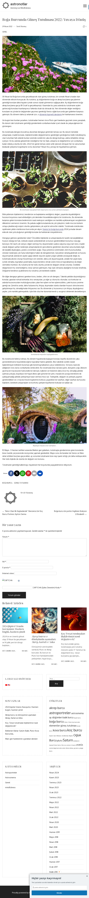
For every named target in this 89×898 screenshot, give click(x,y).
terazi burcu (57, 745)
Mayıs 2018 (53, 837)
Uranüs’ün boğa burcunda (53, 229)
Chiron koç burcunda (74, 722)
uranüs (79, 744)
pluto (59, 740)
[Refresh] (19, 580)
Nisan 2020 (54, 822)
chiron (66, 722)
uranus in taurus (71, 745)
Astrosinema (10, 777)
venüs (63, 748)
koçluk (51, 736)
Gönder (59, 893)
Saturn (68, 740)
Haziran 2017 (54, 862)
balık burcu (68, 717)
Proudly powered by (25, 892)
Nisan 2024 (54, 772)
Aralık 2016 (53, 872)
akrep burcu (57, 708)
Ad (4, 561)
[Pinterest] (28, 473)
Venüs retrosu (69, 748)
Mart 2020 (53, 827)
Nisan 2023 (54, 787)
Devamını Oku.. (9, 651)
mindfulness (65, 736)
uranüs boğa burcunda (55, 748)
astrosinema (77, 713)
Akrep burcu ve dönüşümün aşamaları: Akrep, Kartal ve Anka (44, 639)
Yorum (5, 537)
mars (54, 736)
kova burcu (60, 730)
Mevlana (58, 736)
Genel (4, 32)
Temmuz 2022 (55, 797)
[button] (59, 878)
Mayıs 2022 (54, 802)
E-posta (6, 567)
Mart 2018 (53, 847)
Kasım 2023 (54, 777)
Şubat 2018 (53, 852)
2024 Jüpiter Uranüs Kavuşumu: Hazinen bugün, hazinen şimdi (13, 629)
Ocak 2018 (53, 857)
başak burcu (77, 718)
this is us (63, 745)
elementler (54, 725)
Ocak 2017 (53, 867)
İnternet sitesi (8, 573)
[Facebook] (11, 473)
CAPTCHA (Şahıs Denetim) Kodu (46, 587)
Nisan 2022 (54, 807)
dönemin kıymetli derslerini (50, 114)
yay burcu (76, 748)
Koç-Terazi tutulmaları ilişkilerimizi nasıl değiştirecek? (73, 636)
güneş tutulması (21, 483)
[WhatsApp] (22, 473)
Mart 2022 (53, 812)
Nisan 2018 (53, 842)
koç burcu (74, 730)
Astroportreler (11, 772)
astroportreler (60, 713)
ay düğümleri (55, 717)
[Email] (34, 473)
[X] (17, 473)
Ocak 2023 (53, 792)
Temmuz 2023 (55, 782)
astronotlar (18, 4)
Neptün (71, 736)
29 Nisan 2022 (7, 26)
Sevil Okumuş (21, 26)
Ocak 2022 (53, 817)
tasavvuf (51, 745)
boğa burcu (7, 483)
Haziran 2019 (54, 832)
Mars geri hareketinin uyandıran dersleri (21, 739)
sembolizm (76, 741)
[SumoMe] (40, 473)
